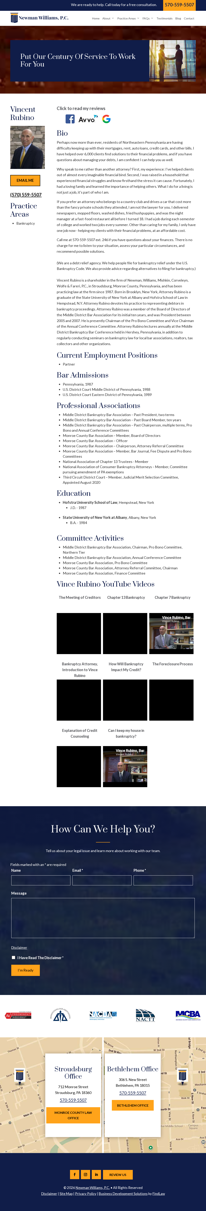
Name (16, 870)
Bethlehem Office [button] (132, 1105)
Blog (178, 18)
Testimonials (165, 18)
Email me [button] (25, 180)
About (106, 18)
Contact (189, 18)
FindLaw (158, 1194)
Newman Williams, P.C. (93, 1188)
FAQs (146, 18)
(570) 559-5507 (26, 194)
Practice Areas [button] (126, 18)
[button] (202, 1182)
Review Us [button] (117, 1175)
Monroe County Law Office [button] (73, 1115)
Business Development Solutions (123, 1194)
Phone (140, 870)
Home (96, 18)
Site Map (66, 1194)
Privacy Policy (85, 1194)
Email (77, 870)
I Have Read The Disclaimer (40, 958)
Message (19, 893)
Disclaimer (19, 947)
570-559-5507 (179, 4)
